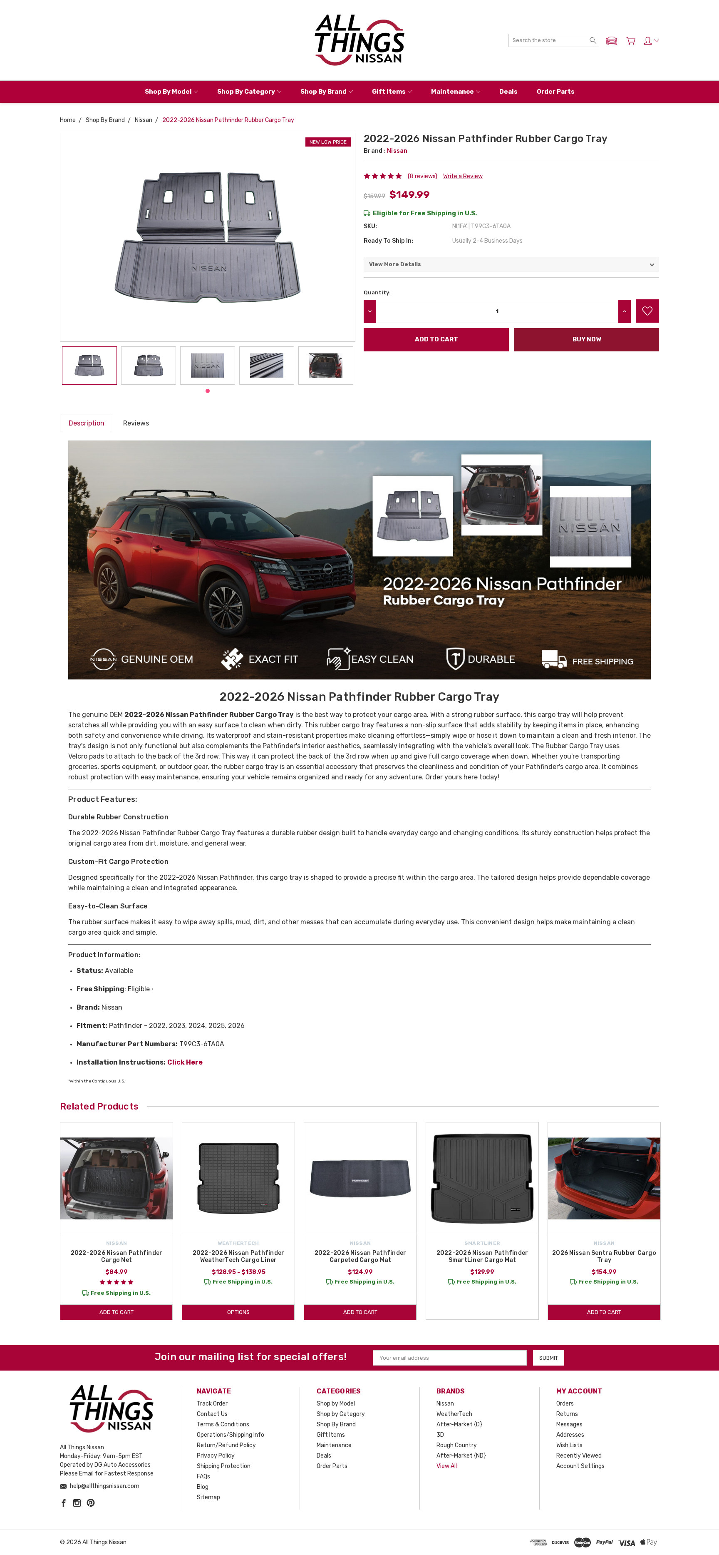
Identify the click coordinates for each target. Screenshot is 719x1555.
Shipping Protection (223, 1466)
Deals (508, 91)
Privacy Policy (216, 1455)
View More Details (395, 264)
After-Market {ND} (461, 1455)
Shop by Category (246, 91)
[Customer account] (651, 41)
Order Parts (556, 91)
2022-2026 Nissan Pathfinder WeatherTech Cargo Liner (239, 1256)
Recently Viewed (579, 1455)
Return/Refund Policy (226, 1445)
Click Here (185, 1062)
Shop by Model (168, 91)
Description (86, 423)
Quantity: (377, 292)
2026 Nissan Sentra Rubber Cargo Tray (604, 1256)
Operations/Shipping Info (230, 1434)
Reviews (136, 423)
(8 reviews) (422, 176)
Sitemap (208, 1497)
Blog (202, 1486)
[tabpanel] (89, 365)
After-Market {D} (459, 1424)
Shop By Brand (323, 91)
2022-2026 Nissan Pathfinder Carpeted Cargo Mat (361, 1256)
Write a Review (463, 176)
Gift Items (389, 91)
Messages (569, 1424)
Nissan (445, 1403)
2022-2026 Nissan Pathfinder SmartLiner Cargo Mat (482, 1256)
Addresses (570, 1434)
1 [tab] (208, 391)
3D (440, 1434)
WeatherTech (454, 1414)
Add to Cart (116, 1312)
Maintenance (452, 91)
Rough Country (456, 1445)
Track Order (212, 1403)
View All (446, 1466)
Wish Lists (569, 1445)
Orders (565, 1403)
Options (238, 1312)
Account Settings (580, 1466)
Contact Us (212, 1414)
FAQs (203, 1476)
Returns (567, 1414)
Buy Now (587, 339)
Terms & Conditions (223, 1424)
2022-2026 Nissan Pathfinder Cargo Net (117, 1256)
